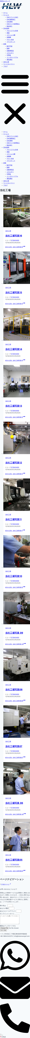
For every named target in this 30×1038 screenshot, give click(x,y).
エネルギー (10, 53)
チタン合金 (10, 39)
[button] (15, 99)
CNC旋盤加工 (11, 19)
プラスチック (11, 42)
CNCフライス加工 (12, 17)
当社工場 (6, 62)
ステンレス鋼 (11, 35)
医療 (8, 48)
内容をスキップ (5, 1)
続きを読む (14, 247)
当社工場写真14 (13, 349)
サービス (6, 15)
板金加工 (9, 26)
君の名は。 (4, 905)
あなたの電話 (4, 908)
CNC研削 (10, 21)
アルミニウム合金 (12, 30)
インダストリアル (12, 57)
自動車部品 (10, 51)
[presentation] (16, 211)
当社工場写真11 (13, 519)
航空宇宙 (9, 46)
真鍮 (8, 33)
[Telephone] (15, 1032)
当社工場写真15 (13, 292)
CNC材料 (6, 28)
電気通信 (9, 59)
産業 (4, 44)
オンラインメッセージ (7, 913)
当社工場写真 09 (14, 632)
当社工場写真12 (13, 462)
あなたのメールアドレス (8, 911)
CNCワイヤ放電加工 (13, 24)
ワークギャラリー (9, 64)
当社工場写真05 (13, 859)
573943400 (15, 240)
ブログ (5, 66)
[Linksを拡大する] (0, 1035)
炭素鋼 (9, 37)
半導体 (9, 55)
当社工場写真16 (13, 235)
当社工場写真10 (13, 576)
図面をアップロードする (8, 926)
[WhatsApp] (15, 972)
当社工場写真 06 (14, 803)
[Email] (15, 1002)
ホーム (5, 13)
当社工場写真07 (13, 746)
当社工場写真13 (13, 405)
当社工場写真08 (13, 689)
